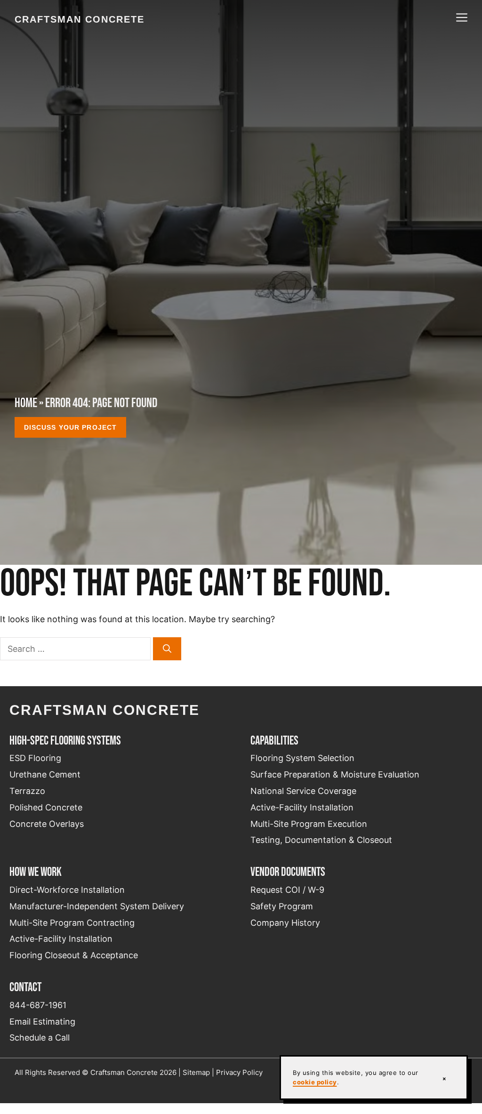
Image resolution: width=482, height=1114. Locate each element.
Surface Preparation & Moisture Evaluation (334, 774)
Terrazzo (27, 791)
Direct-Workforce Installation (67, 890)
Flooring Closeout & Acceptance (73, 955)
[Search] (167, 648)
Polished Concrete (45, 807)
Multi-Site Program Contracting (72, 923)
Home (26, 402)
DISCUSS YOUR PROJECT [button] (70, 427)
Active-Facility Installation (301, 807)
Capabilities (274, 740)
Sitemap (196, 1072)
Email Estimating (42, 1021)
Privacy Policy (239, 1072)
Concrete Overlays (46, 824)
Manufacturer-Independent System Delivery (96, 906)
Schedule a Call (39, 1037)
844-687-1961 (37, 1005)
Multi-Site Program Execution (308, 824)
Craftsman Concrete (80, 19)
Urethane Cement (44, 774)
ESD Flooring (35, 758)
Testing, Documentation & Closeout (321, 840)
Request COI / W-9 (287, 890)
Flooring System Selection (302, 758)
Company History (285, 923)
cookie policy (315, 1082)
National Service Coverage (303, 791)
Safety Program (281, 906)
